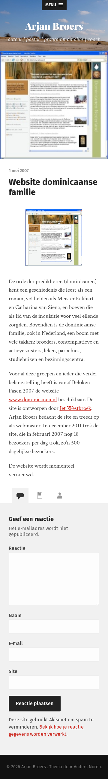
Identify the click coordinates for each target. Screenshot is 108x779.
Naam (15, 615)
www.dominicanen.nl (33, 399)
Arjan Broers (54, 25)
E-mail (16, 643)
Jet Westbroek (75, 408)
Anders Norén (87, 766)
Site (13, 671)
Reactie (17, 548)
